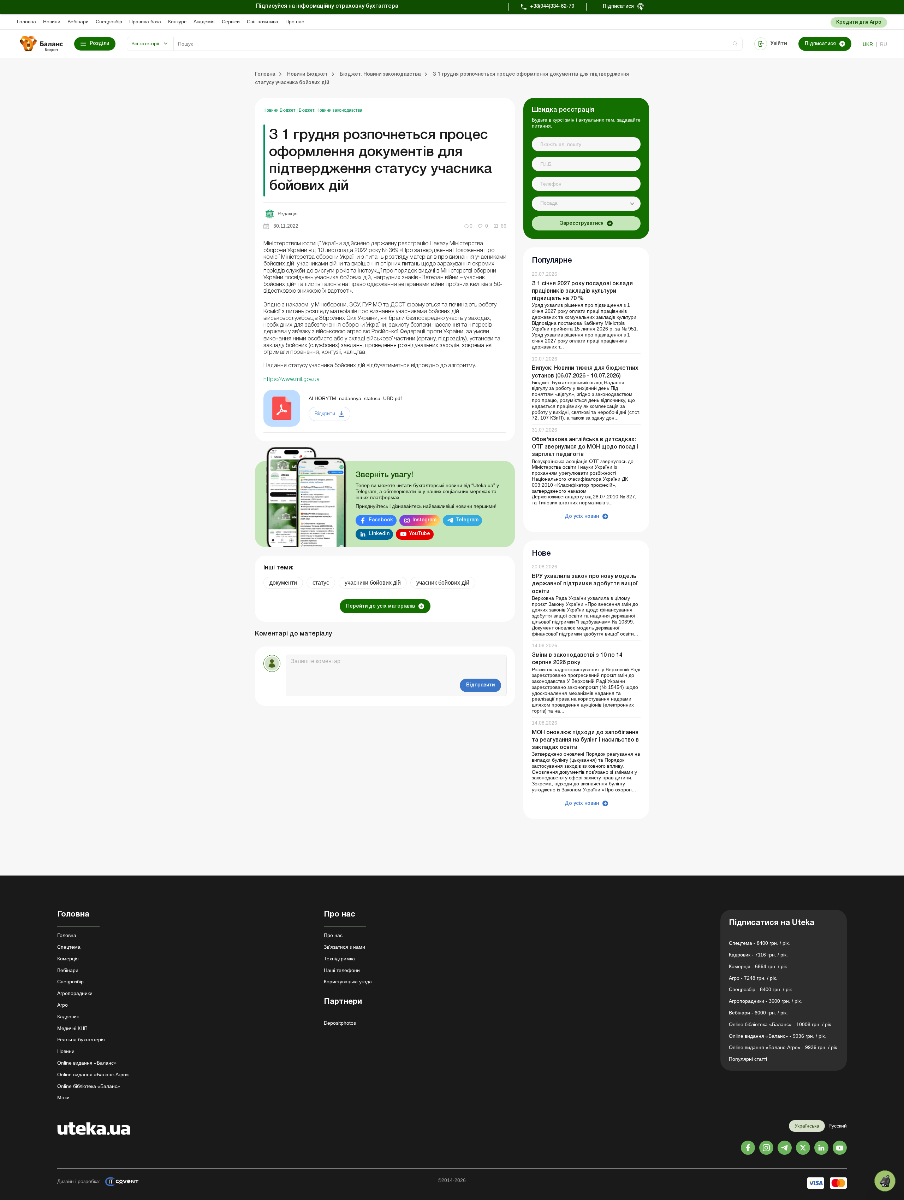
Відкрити (325, 414)
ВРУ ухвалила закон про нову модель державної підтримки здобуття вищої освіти (585, 584)
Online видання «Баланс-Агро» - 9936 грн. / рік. (783, 1047)
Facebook (381, 520)
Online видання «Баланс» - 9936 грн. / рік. (777, 1036)
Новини (51, 21)
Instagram (424, 520)
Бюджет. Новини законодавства (330, 110)
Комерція (68, 958)
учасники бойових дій (373, 583)
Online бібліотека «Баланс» (88, 1086)
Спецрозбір (109, 21)
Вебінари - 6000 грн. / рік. (758, 1012)
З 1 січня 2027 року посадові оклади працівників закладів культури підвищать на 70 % (582, 291)
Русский (837, 1126)
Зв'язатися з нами (344, 947)
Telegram (467, 520)
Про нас (294, 21)
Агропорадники (75, 993)
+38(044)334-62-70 (552, 6)
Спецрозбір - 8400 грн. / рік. (761, 989)
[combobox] (586, 204)
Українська (807, 1126)
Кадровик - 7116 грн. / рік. (758, 955)
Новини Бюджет (280, 110)
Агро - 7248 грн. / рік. (753, 978)
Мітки (63, 1097)
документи (283, 583)
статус (321, 583)
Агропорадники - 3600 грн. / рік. (765, 1001)
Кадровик (68, 1016)
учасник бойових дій (442, 583)
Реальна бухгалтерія (81, 1039)
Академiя (204, 21)
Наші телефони (342, 970)
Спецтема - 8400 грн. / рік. (759, 943)
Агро (62, 1005)
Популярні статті (748, 1059)
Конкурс (177, 21)
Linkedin (379, 534)
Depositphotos (340, 1023)
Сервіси (231, 21)
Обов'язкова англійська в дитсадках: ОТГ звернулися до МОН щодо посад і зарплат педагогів (585, 447)
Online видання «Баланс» (87, 1063)
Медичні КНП (72, 1028)
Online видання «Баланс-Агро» (93, 1074)
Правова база (145, 21)
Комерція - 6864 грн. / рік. (758, 966)
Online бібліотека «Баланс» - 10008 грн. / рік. (780, 1024)
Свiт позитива (262, 21)
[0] (885, 1181)
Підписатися (618, 6)
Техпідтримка (339, 958)
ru (883, 44)
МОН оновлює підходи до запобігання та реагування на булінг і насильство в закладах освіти (585, 740)
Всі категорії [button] (145, 43)
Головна (26, 21)
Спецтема (69, 947)
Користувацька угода (348, 981)
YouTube (419, 534)
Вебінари (78, 21)
